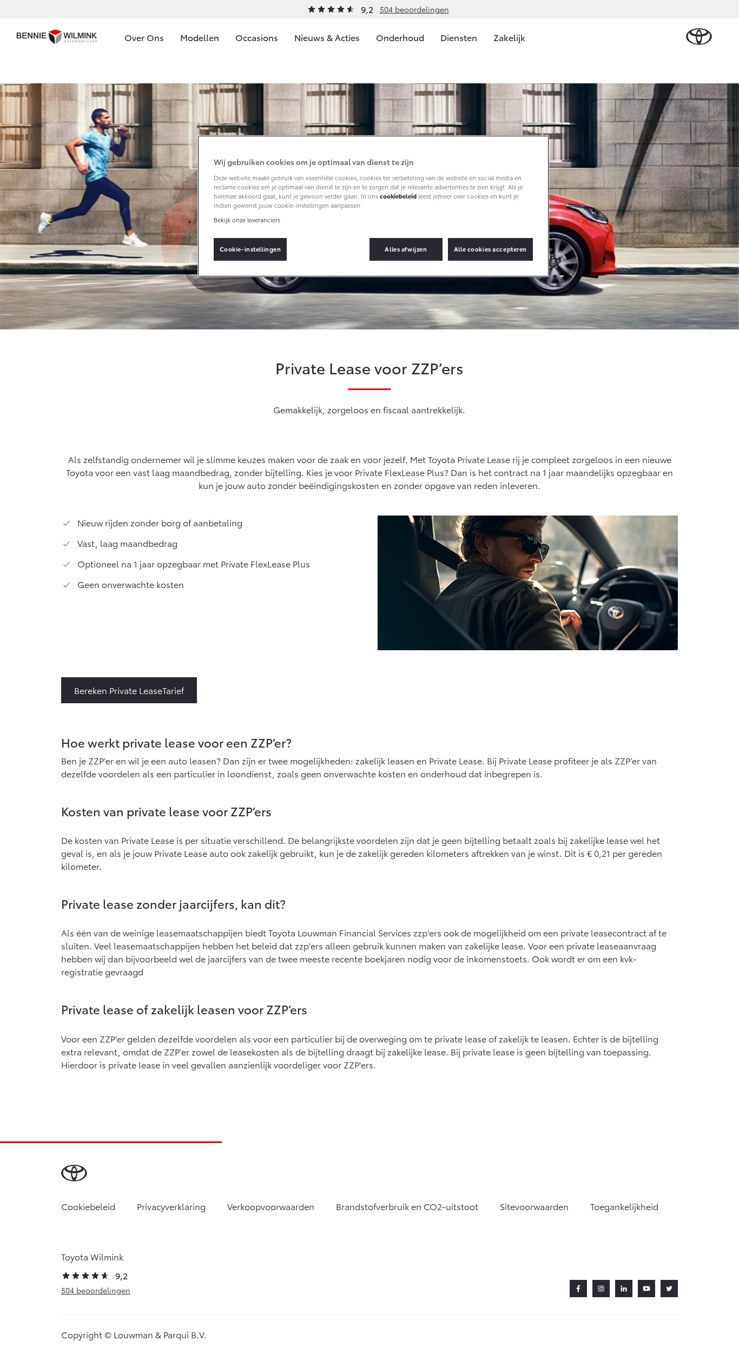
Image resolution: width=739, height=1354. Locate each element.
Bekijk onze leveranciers (247, 219)
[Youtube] (646, 1288)
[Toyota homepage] (699, 37)
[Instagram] (601, 1288)
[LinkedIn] (623, 1288)
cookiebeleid (398, 195)
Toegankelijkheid (624, 1206)
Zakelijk (509, 37)
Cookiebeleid (88, 1206)
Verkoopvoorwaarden (270, 1206)
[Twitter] (669, 1288)
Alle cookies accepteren (490, 249)
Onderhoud (400, 37)
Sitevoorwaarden (534, 1206)
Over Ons (144, 37)
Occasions (256, 37)
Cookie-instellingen (250, 249)
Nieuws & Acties (327, 37)
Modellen (199, 37)
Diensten (458, 37)
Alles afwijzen (406, 249)
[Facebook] (578, 1288)
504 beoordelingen (414, 9)
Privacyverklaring (171, 1206)
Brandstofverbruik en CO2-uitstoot (407, 1206)
